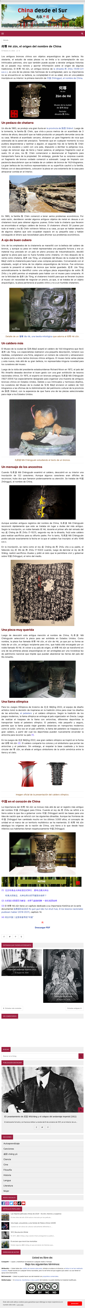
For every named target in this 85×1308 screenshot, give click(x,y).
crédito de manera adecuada (32, 1268)
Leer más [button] (20, 1305)
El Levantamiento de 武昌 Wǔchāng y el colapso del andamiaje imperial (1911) (40, 1116)
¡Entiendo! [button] (74, 1303)
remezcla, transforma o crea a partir (27, 1280)
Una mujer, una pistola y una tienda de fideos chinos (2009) (33, 1223)
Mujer (6, 1191)
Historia (5, 40)
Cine (6, 1164)
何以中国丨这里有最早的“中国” (19, 917)
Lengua (7, 1180)
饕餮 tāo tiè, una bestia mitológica (35, 336)
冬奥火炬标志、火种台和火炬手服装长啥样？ (26, 895)
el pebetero (26, 713)
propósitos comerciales (50, 1276)
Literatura (8, 1185)
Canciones (9, 1149)
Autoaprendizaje (12, 1143)
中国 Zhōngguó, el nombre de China (64, 78)
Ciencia (7, 1159)
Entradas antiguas (73, 1008)
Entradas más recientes (13, 1008)
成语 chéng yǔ (10, 1154)
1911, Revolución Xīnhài (19, 1232)
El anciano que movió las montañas (24, 1241)
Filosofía (8, 1170)
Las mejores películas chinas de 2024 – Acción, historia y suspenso (36, 1214)
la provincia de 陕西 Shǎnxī (60, 128)
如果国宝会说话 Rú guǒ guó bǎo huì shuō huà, (36, 909)
